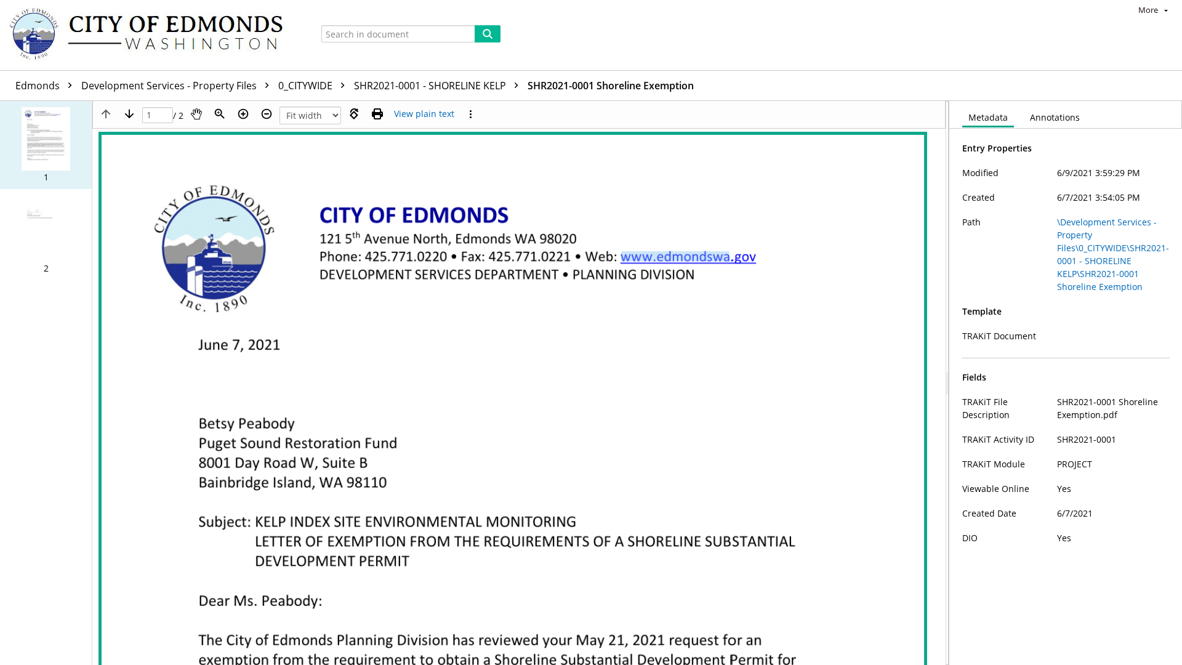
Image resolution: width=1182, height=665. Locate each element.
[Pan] (196, 113)
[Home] (152, 35)
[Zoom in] (243, 113)
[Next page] (129, 113)
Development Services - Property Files (170, 85)
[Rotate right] (354, 113)
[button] (46, 145)
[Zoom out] (266, 113)
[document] (1065, 383)
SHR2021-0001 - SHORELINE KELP (431, 85)
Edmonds (38, 85)
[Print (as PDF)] (377, 113)
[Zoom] (219, 113)
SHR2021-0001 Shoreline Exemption (611, 85)
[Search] (488, 33)
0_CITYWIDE (306, 85)
